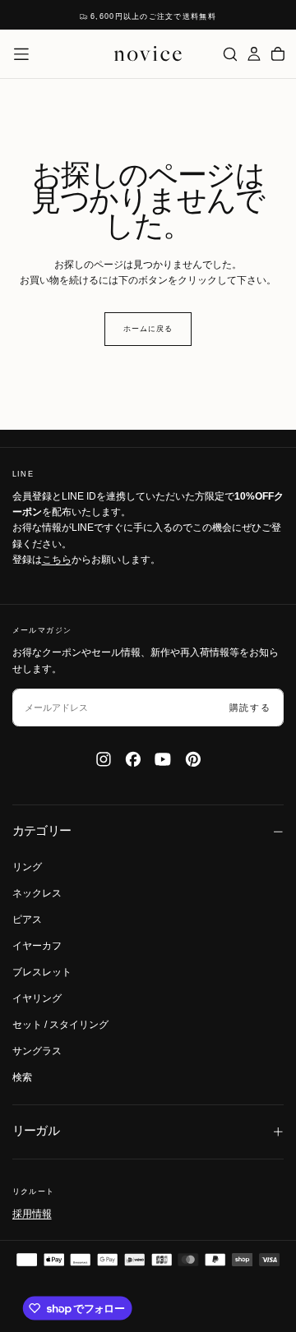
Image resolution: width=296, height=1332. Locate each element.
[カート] (278, 54)
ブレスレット (42, 972)
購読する (250, 707)
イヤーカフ (37, 946)
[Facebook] (133, 759)
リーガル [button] (36, 1130)
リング (27, 867)
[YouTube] (163, 759)
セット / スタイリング (60, 1025)
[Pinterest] (193, 759)
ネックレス (37, 893)
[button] (21, 54)
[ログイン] (254, 54)
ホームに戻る (147, 329)
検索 (22, 1077)
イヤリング (37, 998)
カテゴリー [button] (42, 830)
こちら (57, 560)
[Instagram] (104, 759)
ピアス (27, 919)
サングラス (37, 1051)
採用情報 (32, 1214)
